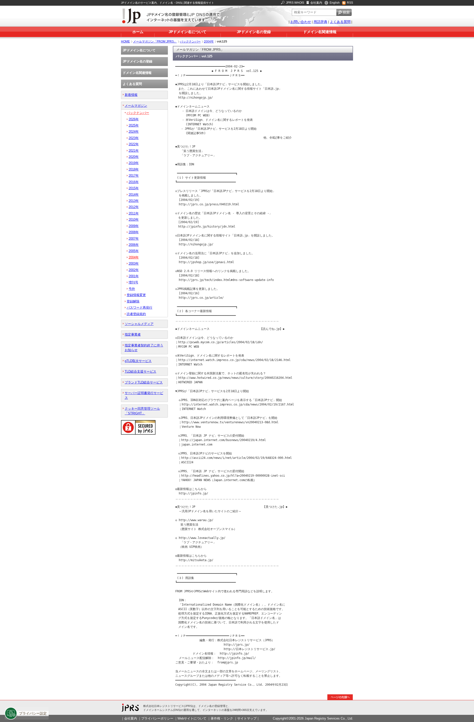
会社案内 (316, 2)
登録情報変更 (136, 295)
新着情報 (131, 95)
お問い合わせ (300, 22)
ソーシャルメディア (139, 324)
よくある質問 (340, 22)
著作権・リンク (222, 718)
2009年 (134, 226)
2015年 (134, 188)
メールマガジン (136, 105)
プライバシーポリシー (157, 718)
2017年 (134, 175)
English (335, 2)
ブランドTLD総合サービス (144, 382)
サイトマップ (247, 718)
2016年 (134, 182)
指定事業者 (133, 334)
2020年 (134, 157)
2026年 (134, 119)
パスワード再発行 (139, 307)
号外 (132, 289)
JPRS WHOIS (295, 2)
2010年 (134, 219)
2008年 (134, 232)
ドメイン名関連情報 (319, 32)
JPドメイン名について (187, 32)
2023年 (134, 138)
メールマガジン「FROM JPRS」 (155, 41)
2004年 (209, 41)
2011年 (134, 213)
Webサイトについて (192, 718)
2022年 (134, 144)
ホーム (137, 32)
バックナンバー (190, 41)
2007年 (134, 238)
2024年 (134, 131)
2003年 (134, 263)
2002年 (134, 270)
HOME (125, 41)
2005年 (134, 251)
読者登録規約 (136, 314)
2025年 (134, 125)
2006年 (134, 245)
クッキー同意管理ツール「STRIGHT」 (142, 411)
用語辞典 (320, 22)
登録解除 (133, 301)
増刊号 (133, 282)
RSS (350, 2)
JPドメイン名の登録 (254, 32)
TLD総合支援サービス (140, 371)
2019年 (134, 163)
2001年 (134, 276)
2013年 (134, 201)
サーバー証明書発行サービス (144, 395)
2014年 (134, 194)
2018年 (134, 169)
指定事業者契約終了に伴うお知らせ (144, 347)
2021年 (134, 150)
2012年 (134, 207)
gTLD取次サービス (138, 361)
